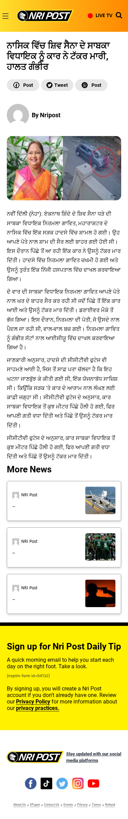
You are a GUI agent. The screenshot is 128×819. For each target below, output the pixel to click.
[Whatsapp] (91, 85)
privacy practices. (37, 708)
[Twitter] (57, 85)
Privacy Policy (33, 701)
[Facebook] (23, 85)
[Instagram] (78, 783)
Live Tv (104, 15)
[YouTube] (93, 783)
